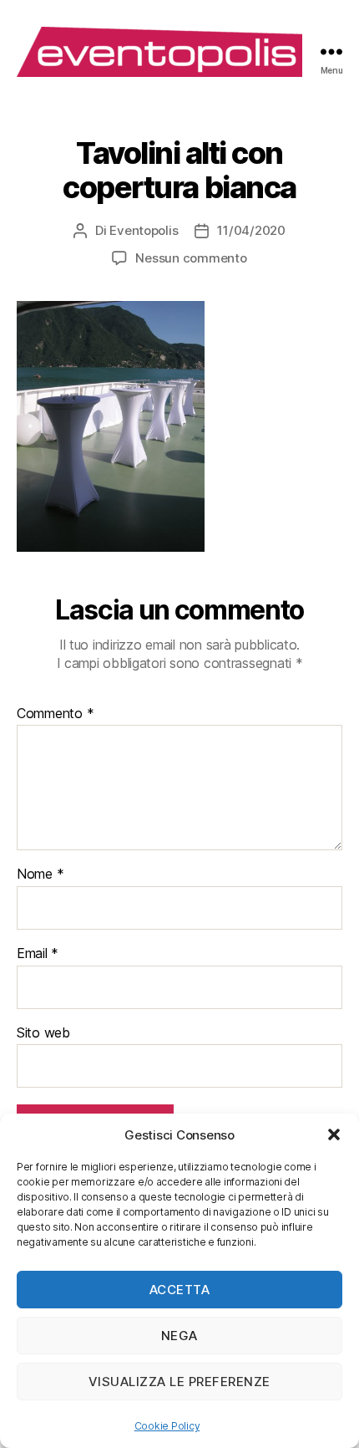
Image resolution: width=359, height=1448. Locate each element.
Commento (55, 713)
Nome (40, 874)
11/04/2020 (251, 230)
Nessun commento (190, 258)
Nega (179, 1335)
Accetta (179, 1290)
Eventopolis (143, 230)
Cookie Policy (167, 1426)
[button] (334, 1134)
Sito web (43, 1033)
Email (37, 953)
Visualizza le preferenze (179, 1381)
